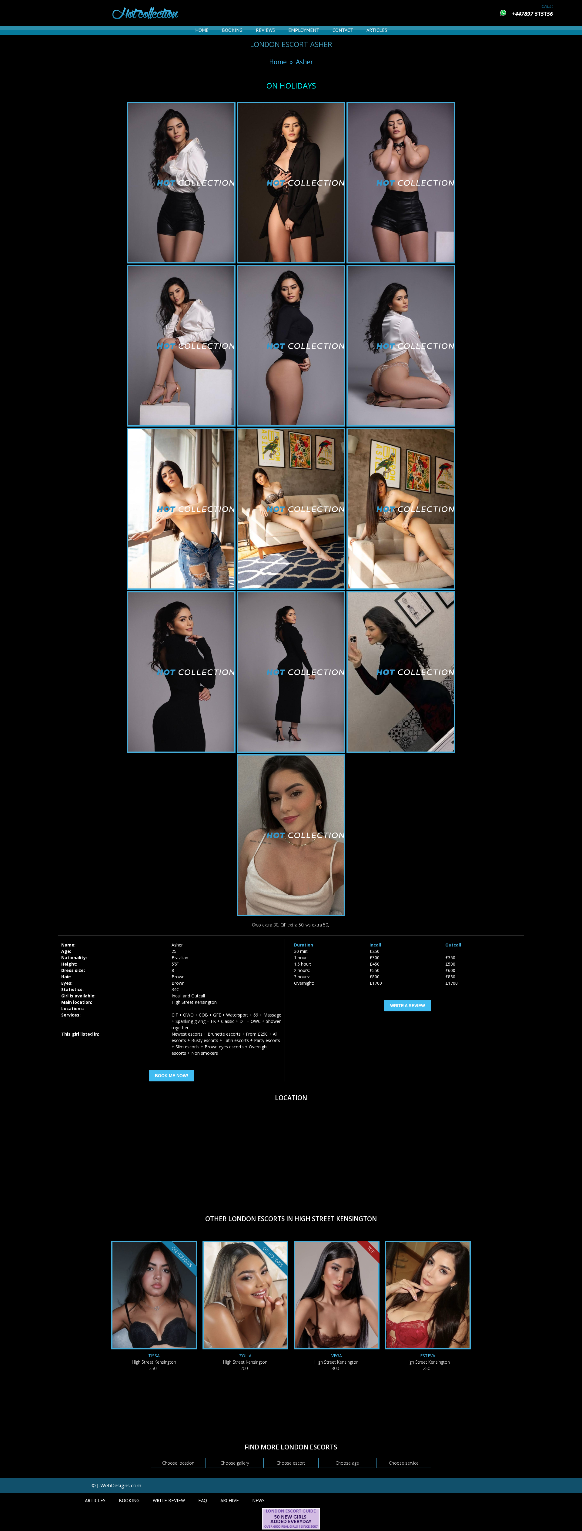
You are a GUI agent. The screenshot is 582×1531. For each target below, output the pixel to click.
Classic (227, 1021)
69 (255, 1015)
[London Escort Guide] (291, 1528)
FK (213, 1021)
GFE (217, 1015)
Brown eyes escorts (224, 1047)
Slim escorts (187, 1047)
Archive (229, 1500)
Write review (169, 1500)
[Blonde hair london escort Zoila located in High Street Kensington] (245, 1296)
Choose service (404, 1463)
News (258, 1500)
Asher (304, 62)
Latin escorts (236, 1040)
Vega (336, 1355)
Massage (272, 1015)
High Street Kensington (194, 1002)
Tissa (154, 1355)
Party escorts (267, 1040)
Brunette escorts (224, 1034)
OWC (256, 1021)
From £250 (257, 1034)
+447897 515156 (532, 13)
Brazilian (180, 957)
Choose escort (290, 1463)
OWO (188, 1015)
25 (174, 951)
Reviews (265, 30)
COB (203, 1015)
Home (202, 30)
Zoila (245, 1355)
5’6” (175, 964)
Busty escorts (204, 1040)
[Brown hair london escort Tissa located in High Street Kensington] (154, 1296)
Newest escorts (187, 1034)
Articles (376, 30)
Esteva (427, 1355)
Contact (343, 30)
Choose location (178, 1463)
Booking (232, 30)
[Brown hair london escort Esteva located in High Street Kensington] (428, 1296)
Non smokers (204, 1053)
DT (242, 1021)
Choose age (347, 1463)
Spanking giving (191, 1021)
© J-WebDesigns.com (116, 1485)
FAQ (202, 1500)
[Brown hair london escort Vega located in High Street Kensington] (337, 1296)
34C (175, 989)
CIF (175, 1015)
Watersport (237, 1015)
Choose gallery (234, 1463)
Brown (178, 977)
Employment (303, 30)
